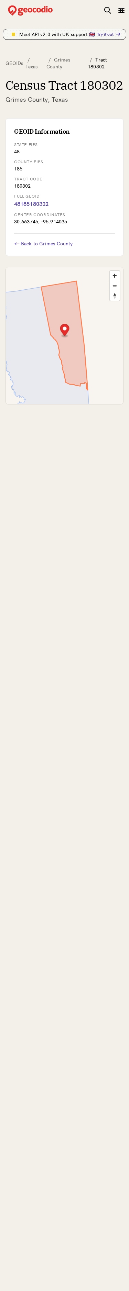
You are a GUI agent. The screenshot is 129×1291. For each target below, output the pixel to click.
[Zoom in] (115, 276)
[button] (64, 331)
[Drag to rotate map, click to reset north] (115, 296)
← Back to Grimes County (43, 244)
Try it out (105, 34)
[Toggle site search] (107, 10)
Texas (31, 67)
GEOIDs (14, 63)
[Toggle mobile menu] (121, 10)
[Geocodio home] (41, 10)
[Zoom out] (115, 286)
